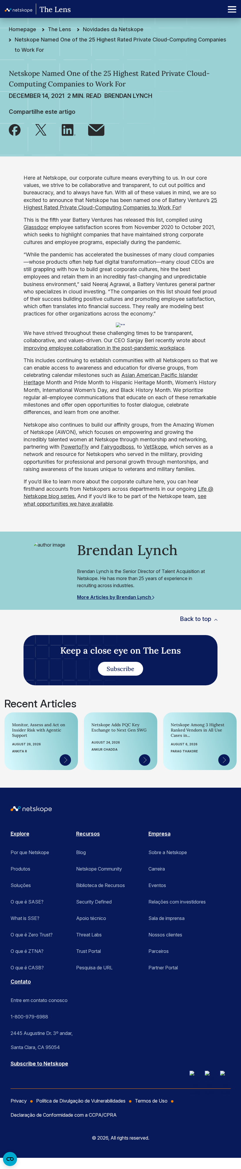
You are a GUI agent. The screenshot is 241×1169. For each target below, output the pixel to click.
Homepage (22, 29)
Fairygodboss (117, 447)
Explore (20, 834)
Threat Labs (89, 935)
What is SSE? (25, 918)
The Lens (59, 29)
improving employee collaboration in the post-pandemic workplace (104, 348)
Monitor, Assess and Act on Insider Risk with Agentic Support (38, 730)
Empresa (159, 834)
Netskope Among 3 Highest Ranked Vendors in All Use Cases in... (198, 730)
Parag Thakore (184, 751)
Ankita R (19, 751)
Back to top (195, 618)
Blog (81, 852)
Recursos (88, 834)
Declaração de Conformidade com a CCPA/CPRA (64, 1115)
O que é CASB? (27, 968)
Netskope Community (99, 869)
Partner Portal (163, 968)
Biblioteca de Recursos (100, 885)
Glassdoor (36, 227)
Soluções (21, 885)
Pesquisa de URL (94, 968)
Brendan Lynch (128, 95)
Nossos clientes (165, 935)
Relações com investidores (177, 902)
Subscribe (120, 668)
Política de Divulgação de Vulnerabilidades (80, 1101)
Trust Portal (88, 951)
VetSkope (155, 447)
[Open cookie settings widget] (10, 1159)
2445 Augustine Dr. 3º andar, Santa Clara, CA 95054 (42, 1035)
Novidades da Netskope (113, 29)
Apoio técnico (91, 918)
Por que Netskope (30, 852)
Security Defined (94, 902)
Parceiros (158, 951)
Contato (21, 981)
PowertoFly (75, 447)
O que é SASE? (27, 902)
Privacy (19, 1101)
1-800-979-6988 (29, 1017)
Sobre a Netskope (167, 852)
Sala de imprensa (166, 918)
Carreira (156, 869)
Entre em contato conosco (39, 1000)
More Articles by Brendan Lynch (114, 597)
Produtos (20, 869)
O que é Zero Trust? (32, 935)
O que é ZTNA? (27, 951)
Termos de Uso (151, 1101)
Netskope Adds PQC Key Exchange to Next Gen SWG (119, 727)
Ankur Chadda (104, 749)
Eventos (157, 885)
